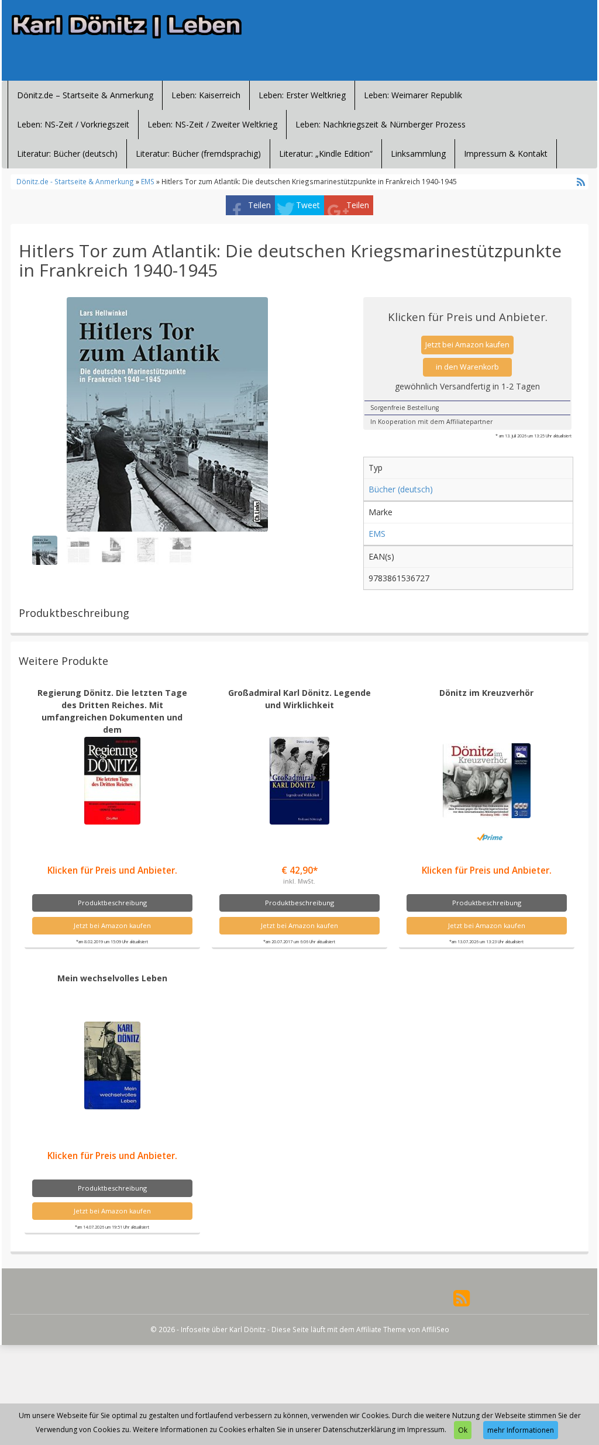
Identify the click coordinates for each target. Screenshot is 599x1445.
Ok (462, 1430)
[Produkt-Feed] (461, 1297)
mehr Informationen (520, 1430)
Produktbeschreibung (112, 902)
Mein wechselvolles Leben (112, 978)
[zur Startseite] (131, 26)
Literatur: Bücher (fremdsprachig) (198, 153)
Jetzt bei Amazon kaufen (467, 345)
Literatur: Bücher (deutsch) (67, 153)
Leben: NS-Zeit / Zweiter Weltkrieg (212, 124)
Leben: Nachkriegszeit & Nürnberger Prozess (380, 124)
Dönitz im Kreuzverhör (486, 692)
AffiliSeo (435, 1329)
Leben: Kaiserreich (205, 95)
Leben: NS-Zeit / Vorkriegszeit (73, 124)
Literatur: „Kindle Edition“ (326, 153)
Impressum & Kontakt (506, 153)
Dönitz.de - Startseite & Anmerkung (75, 181)
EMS (147, 181)
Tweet (308, 205)
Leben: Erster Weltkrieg (302, 95)
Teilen (259, 205)
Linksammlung (418, 153)
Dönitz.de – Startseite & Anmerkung (85, 95)
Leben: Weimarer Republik (413, 95)
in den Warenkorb (467, 367)
